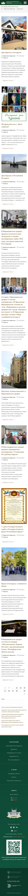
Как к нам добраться (14, 759)
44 (24, 688)
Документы (14, 749)
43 (20, 688)
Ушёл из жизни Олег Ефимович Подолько (12, 707)
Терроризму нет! (14, 756)
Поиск (3, 699)
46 (9, 691)
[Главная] (1, 9)
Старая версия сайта (19, 836)
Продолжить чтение (9, 81)
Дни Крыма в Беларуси (11, 52)
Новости (5, 58)
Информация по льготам (14, 752)
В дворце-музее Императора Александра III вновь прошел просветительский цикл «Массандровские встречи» (12, 716)
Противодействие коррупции (14, 745)
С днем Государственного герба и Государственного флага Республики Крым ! (12, 529)
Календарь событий (14, 773)
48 (16, 691)
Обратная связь (7, 836)
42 (16, 688)
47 (13, 691)
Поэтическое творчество (14, 780)
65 (24, 691)
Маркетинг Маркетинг (9, 56)
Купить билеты (14, 794)
